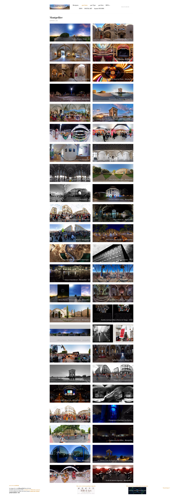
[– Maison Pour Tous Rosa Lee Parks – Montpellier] (113, 73)
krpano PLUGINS (99, 8)
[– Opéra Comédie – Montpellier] (113, 53)
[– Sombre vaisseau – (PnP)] (113, 253)
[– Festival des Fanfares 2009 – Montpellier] (70, 414)
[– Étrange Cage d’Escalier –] (113, 394)
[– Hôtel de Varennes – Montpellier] (70, 73)
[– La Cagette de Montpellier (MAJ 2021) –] (70, 133)
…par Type (93, 5)
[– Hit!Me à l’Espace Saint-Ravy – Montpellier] (113, 153)
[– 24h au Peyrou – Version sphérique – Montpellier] (70, 293)
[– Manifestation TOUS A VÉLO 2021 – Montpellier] (70, 434)
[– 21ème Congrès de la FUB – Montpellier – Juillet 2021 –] (70, 394)
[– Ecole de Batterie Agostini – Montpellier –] (113, 474)
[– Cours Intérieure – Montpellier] (113, 32)
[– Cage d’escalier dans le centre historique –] (70, 253)
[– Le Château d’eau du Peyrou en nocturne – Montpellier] (113, 454)
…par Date (101, 5)
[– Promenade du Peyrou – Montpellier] (113, 93)
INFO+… (108, 5)
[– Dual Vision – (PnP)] (113, 333)
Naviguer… (76, 5)
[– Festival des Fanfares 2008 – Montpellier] (70, 213)
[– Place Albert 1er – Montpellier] (113, 213)
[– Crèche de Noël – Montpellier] (70, 113)
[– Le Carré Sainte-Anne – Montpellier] (70, 173)
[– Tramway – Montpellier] (70, 454)
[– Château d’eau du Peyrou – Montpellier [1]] (70, 374)
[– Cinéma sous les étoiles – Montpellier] (113, 434)
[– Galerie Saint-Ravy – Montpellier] (70, 53)
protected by (14, 485)
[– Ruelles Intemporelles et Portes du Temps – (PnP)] (113, 313)
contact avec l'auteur (34, 491)
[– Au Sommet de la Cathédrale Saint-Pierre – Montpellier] (113, 273)
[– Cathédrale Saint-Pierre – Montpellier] (113, 293)
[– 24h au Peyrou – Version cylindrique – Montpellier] (70, 333)
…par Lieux (84, 5)
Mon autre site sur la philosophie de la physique (137, 486)
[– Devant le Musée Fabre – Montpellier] (113, 193)
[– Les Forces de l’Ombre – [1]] (70, 193)
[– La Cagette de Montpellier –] (70, 474)
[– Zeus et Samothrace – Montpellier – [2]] (70, 273)
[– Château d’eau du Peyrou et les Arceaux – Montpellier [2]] (113, 113)
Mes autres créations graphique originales (86, 486)
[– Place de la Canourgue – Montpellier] (113, 173)
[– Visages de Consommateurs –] (113, 374)
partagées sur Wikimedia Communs (32, 490)
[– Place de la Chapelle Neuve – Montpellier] (113, 233)
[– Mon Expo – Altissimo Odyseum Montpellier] (70, 153)
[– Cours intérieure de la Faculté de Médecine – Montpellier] (70, 313)
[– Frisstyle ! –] (113, 133)
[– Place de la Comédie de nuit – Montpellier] (70, 93)
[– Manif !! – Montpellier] (70, 233)
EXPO (80, 8)
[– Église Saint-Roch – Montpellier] (113, 354)
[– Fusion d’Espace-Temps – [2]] (70, 32)
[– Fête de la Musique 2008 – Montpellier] (70, 354)
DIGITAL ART (88, 8)
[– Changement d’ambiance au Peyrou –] (113, 414)
